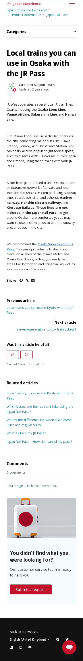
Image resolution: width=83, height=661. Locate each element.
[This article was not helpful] (26, 354)
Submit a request (31, 589)
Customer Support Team (37, 85)
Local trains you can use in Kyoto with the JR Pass (40, 395)
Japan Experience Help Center (28, 10)
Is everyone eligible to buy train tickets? (45, 329)
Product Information (26, 15)
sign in (21, 486)
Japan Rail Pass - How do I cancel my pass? (39, 441)
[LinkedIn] (33, 280)
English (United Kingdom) (28, 639)
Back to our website (24, 632)
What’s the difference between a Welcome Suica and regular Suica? (39, 422)
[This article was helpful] (13, 354)
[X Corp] (27, 280)
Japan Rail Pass (57, 15)
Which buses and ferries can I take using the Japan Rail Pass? (40, 409)
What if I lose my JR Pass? (26, 433)
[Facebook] (21, 280)
